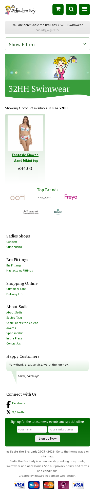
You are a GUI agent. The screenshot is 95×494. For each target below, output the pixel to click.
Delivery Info (14, 294)
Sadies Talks (14, 317)
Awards (11, 328)
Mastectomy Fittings (19, 270)
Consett (11, 242)
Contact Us (13, 343)
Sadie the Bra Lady (44, 25)
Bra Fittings (13, 265)
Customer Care (16, 289)
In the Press (14, 338)
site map (47, 456)
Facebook (18, 403)
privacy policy (64, 466)
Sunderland (14, 247)
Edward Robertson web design (54, 475)
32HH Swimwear (71, 25)
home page (77, 451)
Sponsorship (15, 333)
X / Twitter (19, 412)
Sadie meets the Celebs (22, 323)
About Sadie (14, 312)
